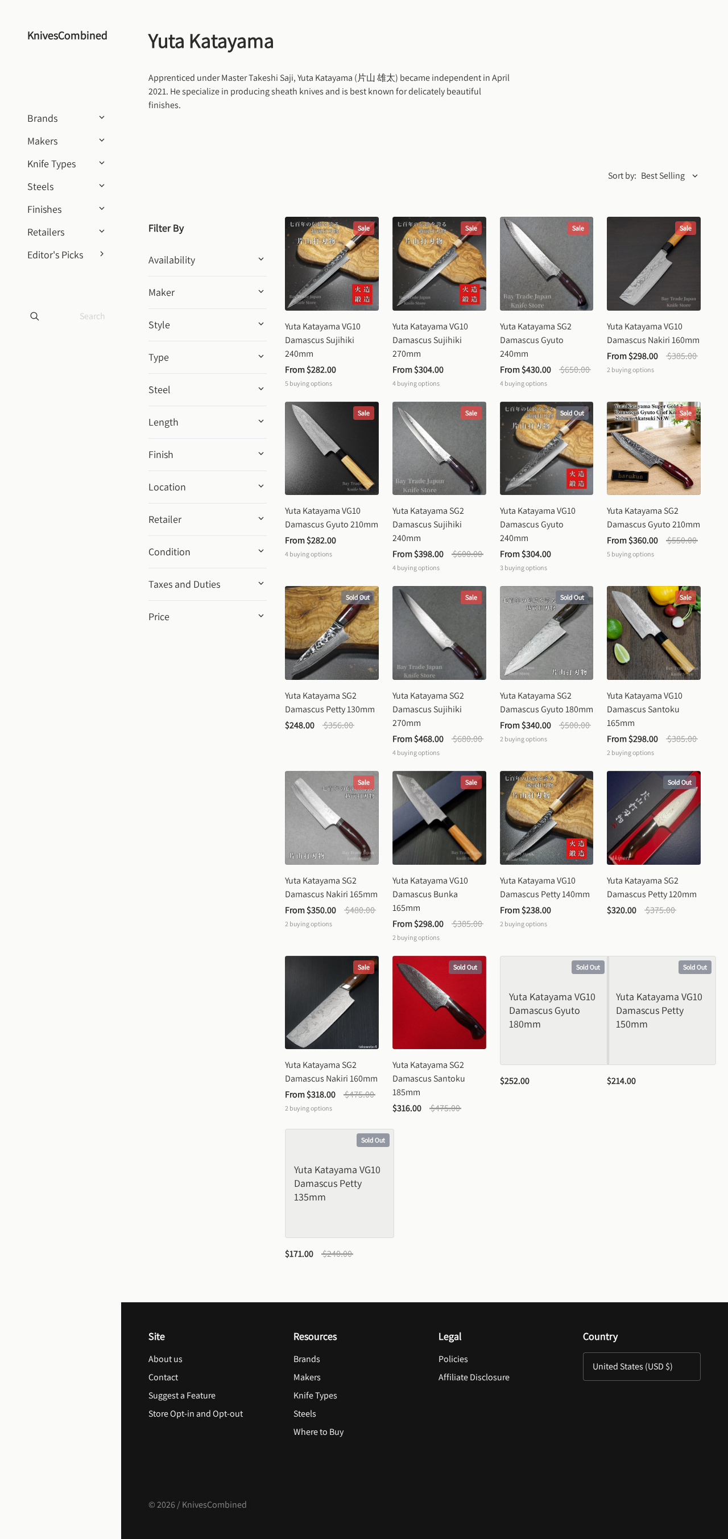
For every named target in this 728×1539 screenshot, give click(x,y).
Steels (304, 1414)
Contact (163, 1377)
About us (165, 1359)
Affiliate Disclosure (474, 1377)
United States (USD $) (633, 1366)
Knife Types (315, 1395)
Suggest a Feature (182, 1395)
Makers (307, 1377)
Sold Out (572, 413)
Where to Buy (318, 1432)
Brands (306, 1359)
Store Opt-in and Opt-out (195, 1414)
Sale (364, 228)
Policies (453, 1359)
